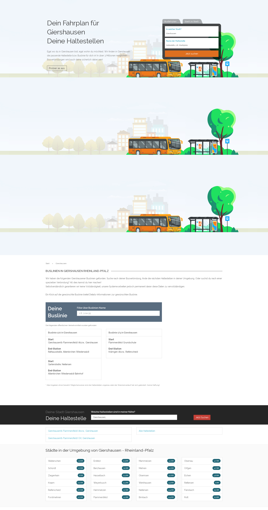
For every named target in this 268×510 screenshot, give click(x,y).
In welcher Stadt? (173, 29)
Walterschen (65, 461)
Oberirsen (156, 475)
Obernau (201, 461)
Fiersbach (201, 490)
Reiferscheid (65, 490)
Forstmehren (65, 497)
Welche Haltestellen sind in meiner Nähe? (113, 412)
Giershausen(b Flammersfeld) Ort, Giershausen (71, 438)
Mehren (156, 468)
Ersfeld (111, 461)
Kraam (65, 483)
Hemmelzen (111, 490)
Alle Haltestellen (147, 431)
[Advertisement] (194, 348)
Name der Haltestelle (175, 41)
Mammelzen (156, 461)
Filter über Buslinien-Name (91, 308)
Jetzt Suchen (202, 417)
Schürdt (65, 468)
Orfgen (201, 468)
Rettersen (201, 483)
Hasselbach (111, 475)
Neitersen (156, 490)
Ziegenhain (65, 475)
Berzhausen (111, 468)
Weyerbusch (111, 483)
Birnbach (156, 497)
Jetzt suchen (191, 53)
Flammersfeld (111, 497)
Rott (201, 497)
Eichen (201, 475)
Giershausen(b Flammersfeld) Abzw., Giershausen (73, 431)
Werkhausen (156, 483)
